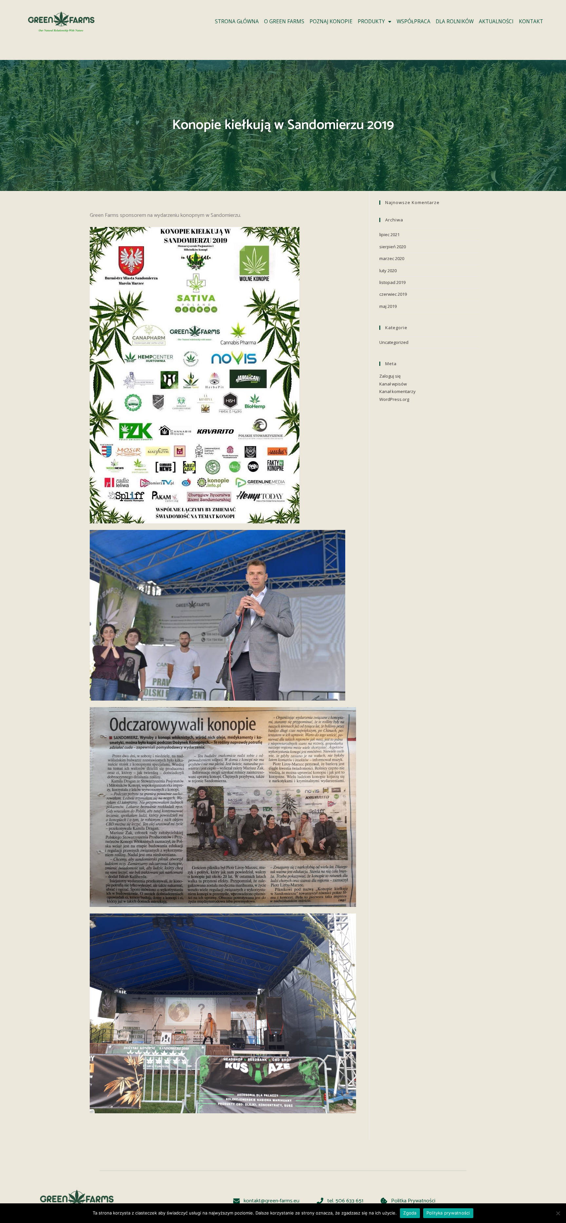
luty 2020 (388, 270)
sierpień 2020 (392, 247)
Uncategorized (393, 342)
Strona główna (237, 21)
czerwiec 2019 (393, 294)
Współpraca (413, 21)
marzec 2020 (391, 258)
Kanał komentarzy (397, 391)
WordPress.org (394, 399)
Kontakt (531, 21)
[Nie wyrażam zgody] (558, 1213)
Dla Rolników (455, 21)
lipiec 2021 (389, 234)
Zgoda (409, 1212)
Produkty (371, 21)
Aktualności (496, 21)
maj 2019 (388, 306)
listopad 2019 (392, 282)
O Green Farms (284, 21)
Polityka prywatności (448, 1212)
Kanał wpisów (393, 384)
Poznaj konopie (331, 21)
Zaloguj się (390, 376)
